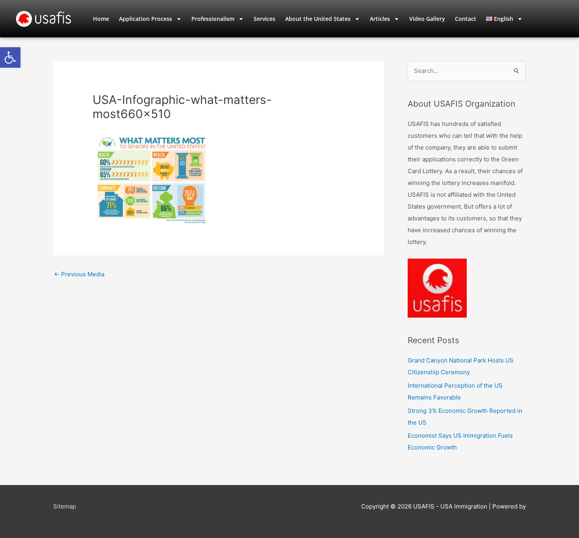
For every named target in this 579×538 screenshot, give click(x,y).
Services (264, 18)
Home (101, 18)
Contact (465, 18)
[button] (10, 57)
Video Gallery (427, 18)
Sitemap (64, 506)
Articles (380, 18)
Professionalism (212, 18)
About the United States (318, 18)
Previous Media (79, 274)
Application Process (145, 18)
